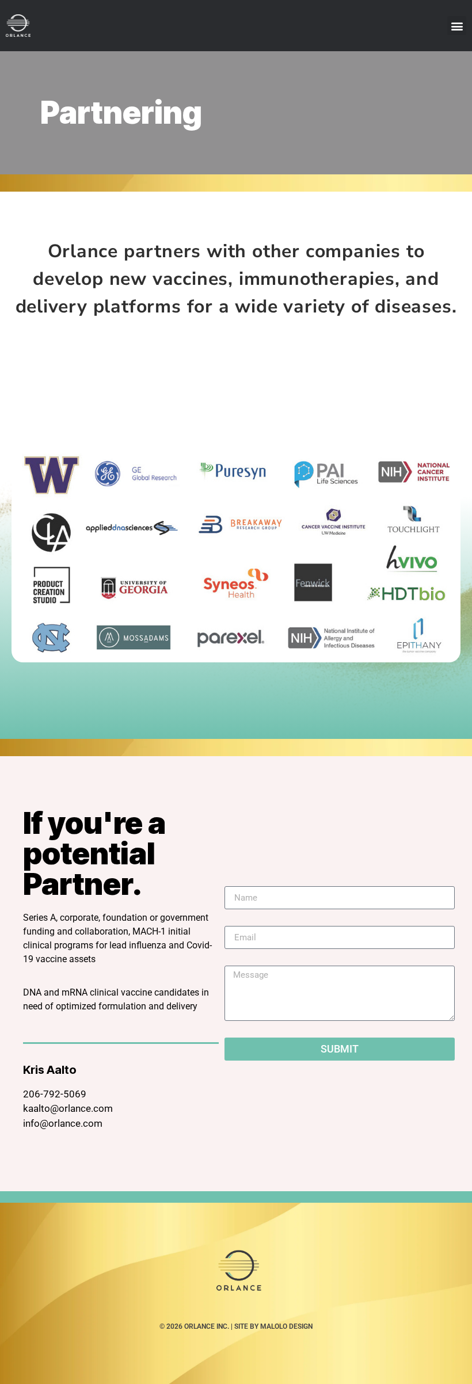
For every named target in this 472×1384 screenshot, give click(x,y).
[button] (456, 25)
